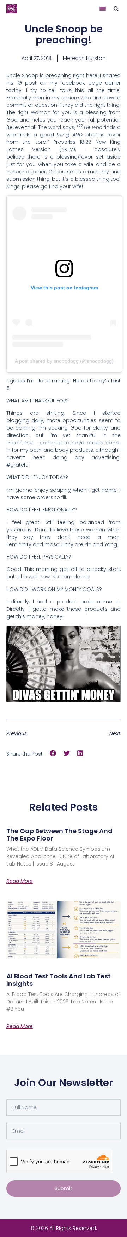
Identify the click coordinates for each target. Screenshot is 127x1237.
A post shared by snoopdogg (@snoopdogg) (64, 361)
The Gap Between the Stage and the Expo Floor (59, 834)
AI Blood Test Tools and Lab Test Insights (58, 980)
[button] (102, 9)
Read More (19, 881)
